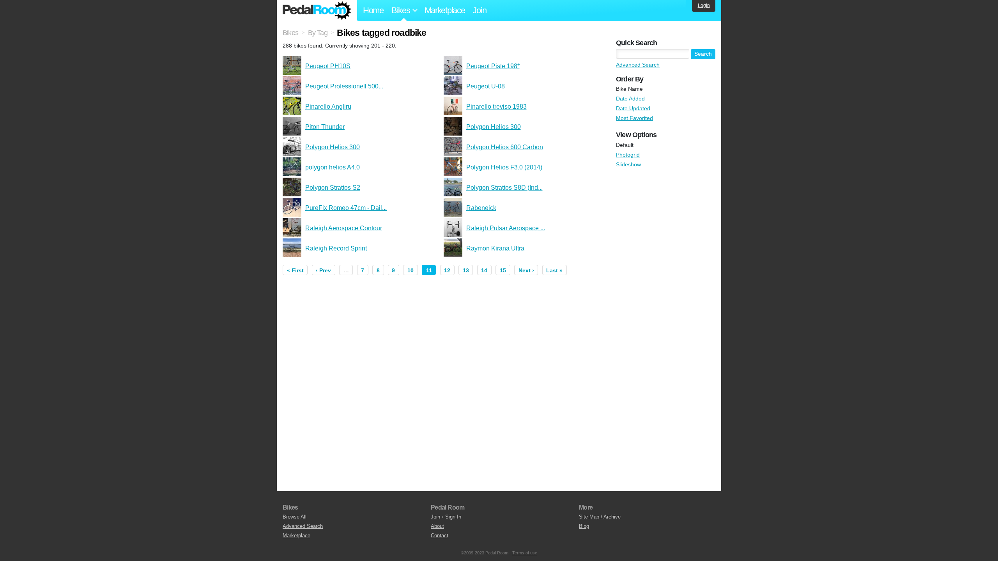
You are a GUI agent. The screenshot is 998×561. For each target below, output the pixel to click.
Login (704, 5)
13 (466, 270)
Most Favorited (634, 118)
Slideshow (628, 164)
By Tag (317, 33)
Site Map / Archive (600, 517)
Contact (439, 535)
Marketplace (445, 10)
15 (503, 270)
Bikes (290, 33)
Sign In (453, 517)
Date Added (630, 98)
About (437, 526)
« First (295, 270)
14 (484, 270)
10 (410, 270)
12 (447, 270)
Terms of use (524, 552)
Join (479, 10)
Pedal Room (317, 10)
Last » (554, 270)
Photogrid (628, 155)
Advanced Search (638, 65)
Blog (584, 526)
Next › (526, 270)
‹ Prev (323, 270)
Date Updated (633, 108)
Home (373, 10)
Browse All (294, 517)
